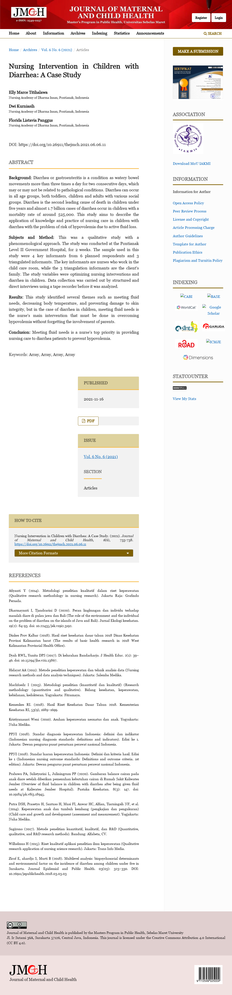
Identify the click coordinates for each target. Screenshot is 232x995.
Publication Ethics (187, 252)
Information (53, 33)
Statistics (122, 33)
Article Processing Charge (194, 227)
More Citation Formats (38, 553)
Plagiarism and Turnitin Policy (197, 260)
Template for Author (189, 244)
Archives (78, 33)
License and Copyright (191, 219)
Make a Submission (198, 51)
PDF (90, 421)
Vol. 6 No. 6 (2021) (56, 50)
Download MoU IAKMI (191, 163)
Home (14, 33)
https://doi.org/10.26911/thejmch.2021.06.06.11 (62, 144)
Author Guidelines (188, 236)
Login (219, 18)
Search (214, 33)
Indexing (99, 33)
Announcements (150, 33)
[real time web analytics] (179, 388)
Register (201, 18)
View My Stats (184, 399)
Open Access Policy (188, 203)
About (31, 33)
